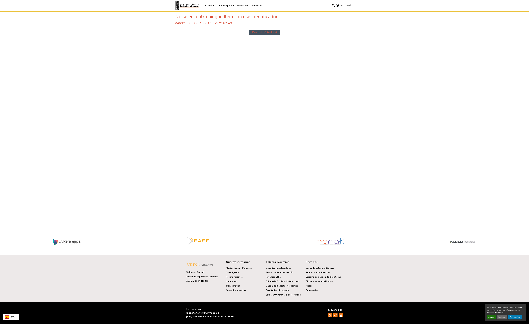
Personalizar (515, 317)
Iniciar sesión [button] (346, 5)
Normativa (231, 281)
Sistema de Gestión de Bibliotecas (323, 277)
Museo (309, 285)
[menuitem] (226, 5)
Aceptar (491, 317)
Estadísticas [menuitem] (242, 5)
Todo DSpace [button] (225, 5)
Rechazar (502, 317)
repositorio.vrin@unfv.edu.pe (202, 313)
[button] (187, 5)
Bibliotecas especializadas (319, 281)
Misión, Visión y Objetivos (239, 268)
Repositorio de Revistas (318, 272)
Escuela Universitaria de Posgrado (283, 294)
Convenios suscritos (236, 290)
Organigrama (232, 272)
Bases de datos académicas (320, 268)
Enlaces (256, 5)
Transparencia (233, 285)
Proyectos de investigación (279, 272)
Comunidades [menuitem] (209, 5)
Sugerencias (312, 290)
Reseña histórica (234, 277)
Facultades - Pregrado (277, 290)
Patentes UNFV (273, 277)
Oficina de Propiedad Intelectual (282, 281)
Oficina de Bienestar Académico (282, 285)
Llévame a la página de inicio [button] (264, 32)
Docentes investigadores (278, 268)
